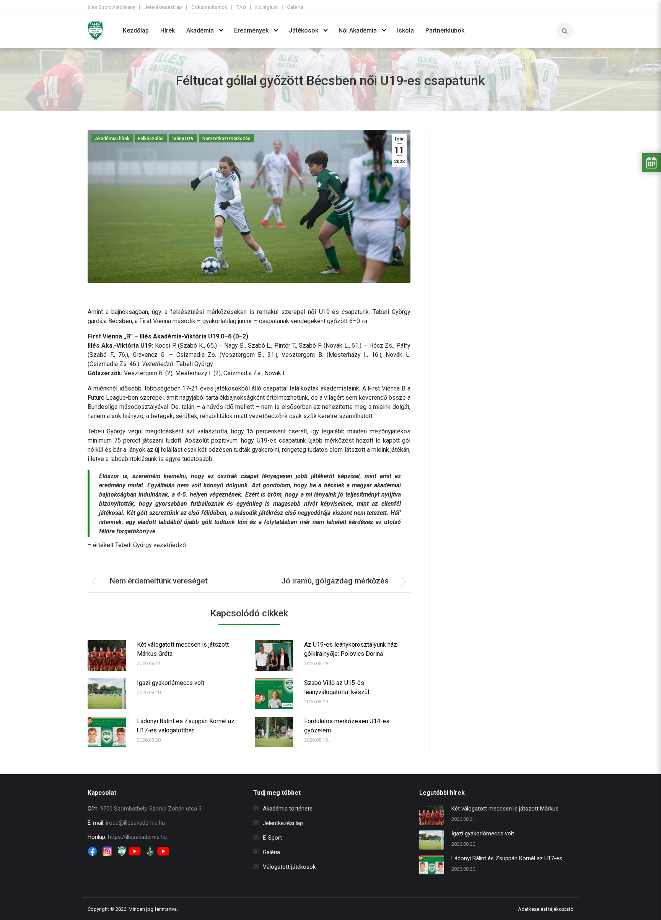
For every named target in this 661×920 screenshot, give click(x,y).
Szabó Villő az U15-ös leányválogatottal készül (336, 687)
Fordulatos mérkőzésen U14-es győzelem (346, 725)
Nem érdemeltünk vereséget (159, 580)
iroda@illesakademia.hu (135, 822)
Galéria (295, 7)
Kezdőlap (136, 30)
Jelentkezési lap (163, 7)
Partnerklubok (444, 30)
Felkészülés (151, 138)
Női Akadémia (358, 30)
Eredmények (251, 30)
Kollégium (266, 7)
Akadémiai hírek (112, 138)
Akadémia (200, 30)
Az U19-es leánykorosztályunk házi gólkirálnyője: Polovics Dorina (351, 649)
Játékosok (303, 30)
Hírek (167, 30)
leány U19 (183, 138)
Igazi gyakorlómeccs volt (170, 682)
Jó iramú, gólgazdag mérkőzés (335, 580)
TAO (241, 7)
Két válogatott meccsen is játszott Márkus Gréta (183, 649)
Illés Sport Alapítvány (111, 7)
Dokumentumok (209, 7)
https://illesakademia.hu (137, 836)
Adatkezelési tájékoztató (545, 909)
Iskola (405, 30)
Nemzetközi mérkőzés (226, 138)
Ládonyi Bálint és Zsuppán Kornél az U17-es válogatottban (185, 725)
